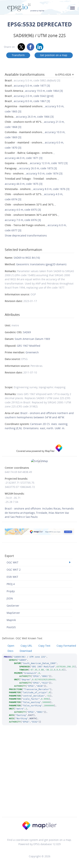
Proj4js (11, 591)
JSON (10, 598)
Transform (18, 55)
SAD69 (27, 332)
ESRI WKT (12, 577)
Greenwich (32, 352)
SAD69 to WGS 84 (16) (27, 257)
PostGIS (11, 627)
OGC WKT (12, 562)
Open (11, 645)
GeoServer (13, 605)
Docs (10, 651)
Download (26, 651)
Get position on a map (53, 55)
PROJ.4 (11, 584)
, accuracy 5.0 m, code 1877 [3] (27, 85)
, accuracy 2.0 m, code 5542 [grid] (29, 96)
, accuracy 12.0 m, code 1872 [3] (36, 163)
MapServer (13, 613)
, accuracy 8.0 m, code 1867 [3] (27, 101)
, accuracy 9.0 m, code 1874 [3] (33, 173)
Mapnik (11, 620)
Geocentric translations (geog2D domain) (41, 264)
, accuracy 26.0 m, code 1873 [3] (31, 168)
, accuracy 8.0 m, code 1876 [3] (37, 189)
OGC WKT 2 (14, 569)
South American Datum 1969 (32, 339)
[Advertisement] (39, 776)
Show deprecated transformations (26, 235)
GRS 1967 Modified (28, 345)
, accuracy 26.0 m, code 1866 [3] (29, 116)
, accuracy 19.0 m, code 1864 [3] (34, 90)
